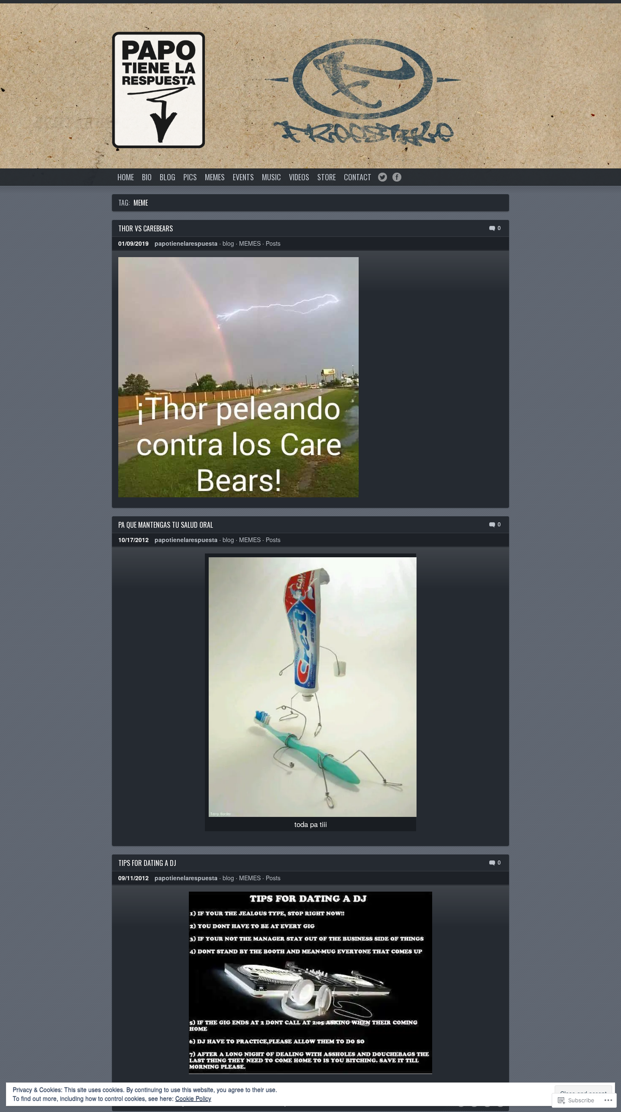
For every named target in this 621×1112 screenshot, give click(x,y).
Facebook (396, 177)
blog (228, 243)
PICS (190, 176)
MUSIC (271, 176)
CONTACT (357, 176)
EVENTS (243, 176)
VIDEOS (299, 176)
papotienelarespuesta (186, 243)
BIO (147, 176)
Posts (273, 243)
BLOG (167, 176)
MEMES (215, 176)
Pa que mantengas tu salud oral (165, 525)
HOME (125, 176)
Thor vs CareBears (145, 228)
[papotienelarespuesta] (158, 90)
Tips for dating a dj (147, 863)
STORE (326, 176)
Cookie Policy (193, 1098)
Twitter (382, 177)
